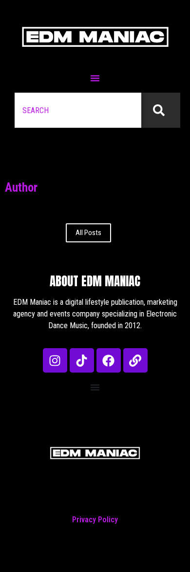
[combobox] (78, 110)
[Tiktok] (82, 360)
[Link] (135, 360)
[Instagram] (55, 360)
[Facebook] (108, 360)
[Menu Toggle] (95, 78)
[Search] (160, 110)
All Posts (88, 232)
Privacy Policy (95, 519)
